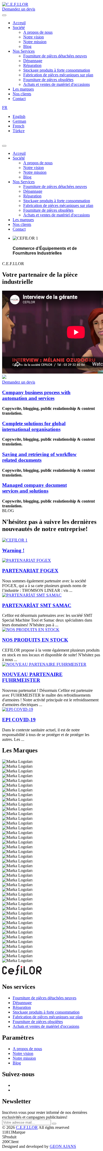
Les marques (23, 89)
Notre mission (34, 41)
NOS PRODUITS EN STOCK (35, 640)
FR (4, 107)
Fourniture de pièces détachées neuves (55, 56)
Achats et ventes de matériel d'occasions (56, 84)
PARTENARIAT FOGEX (30, 570)
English (19, 116)
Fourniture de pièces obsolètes (48, 79)
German (19, 121)
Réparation (32, 65)
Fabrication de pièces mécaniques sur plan (58, 75)
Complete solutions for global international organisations (33, 426)
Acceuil (19, 23)
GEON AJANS (63, 1146)
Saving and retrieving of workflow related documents (39, 457)
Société (19, 27)
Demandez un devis (18, 9)
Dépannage (32, 60)
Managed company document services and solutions (34, 488)
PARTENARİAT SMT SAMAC (36, 605)
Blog (27, 46)
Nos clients (22, 94)
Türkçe (19, 130)
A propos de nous (38, 32)
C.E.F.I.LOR (27, 1127)
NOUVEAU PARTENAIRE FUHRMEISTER (32, 677)
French (18, 126)
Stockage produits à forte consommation (56, 70)
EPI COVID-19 (19, 719)
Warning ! (13, 550)
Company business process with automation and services (36, 395)
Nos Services (24, 51)
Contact (19, 98)
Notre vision (33, 37)
